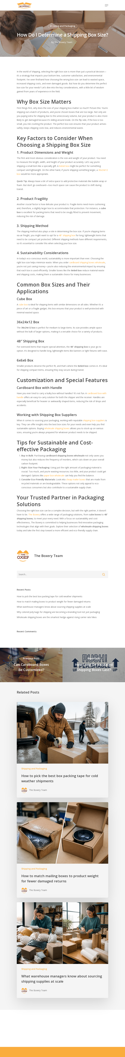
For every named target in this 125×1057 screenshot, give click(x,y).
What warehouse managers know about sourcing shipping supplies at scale (54, 606)
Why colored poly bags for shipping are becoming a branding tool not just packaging (58, 612)
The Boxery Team (63, 42)
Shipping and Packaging (62, 25)
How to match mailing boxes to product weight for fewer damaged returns (54, 601)
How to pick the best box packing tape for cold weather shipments (49, 596)
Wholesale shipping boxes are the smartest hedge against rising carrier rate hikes (57, 617)
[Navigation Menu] (106, 5)
